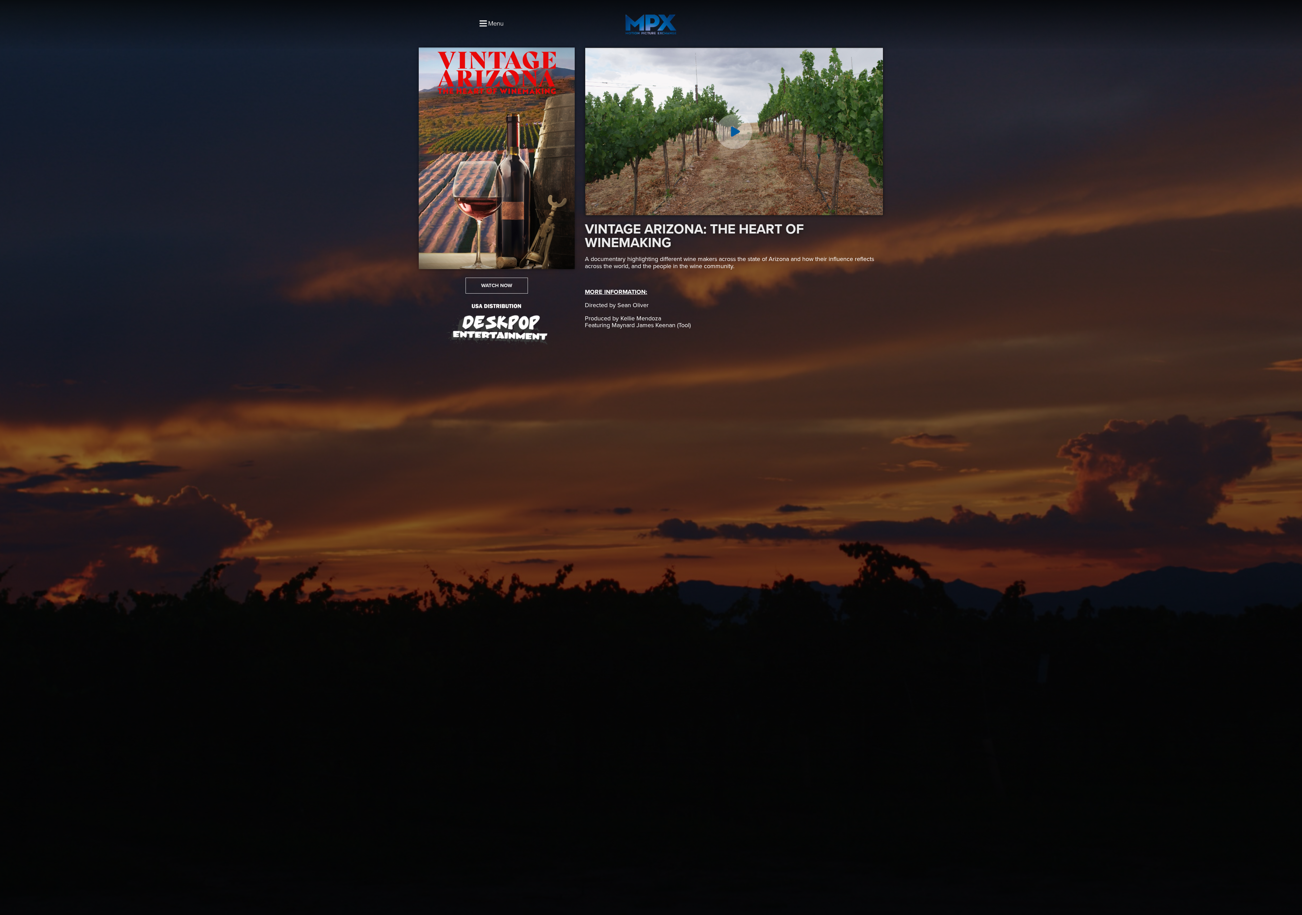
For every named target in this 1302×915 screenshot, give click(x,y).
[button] (497, 286)
